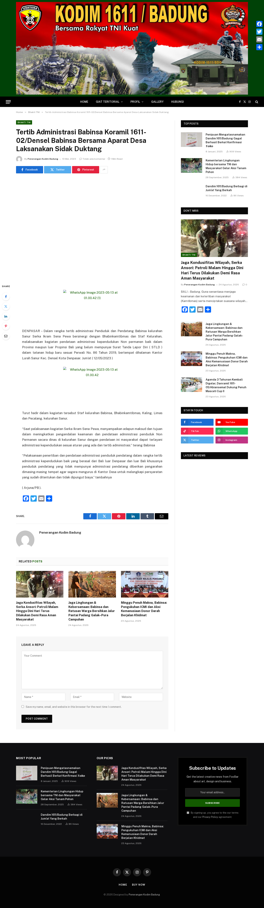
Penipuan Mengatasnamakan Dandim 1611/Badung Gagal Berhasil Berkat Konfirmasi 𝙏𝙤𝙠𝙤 (225, 140)
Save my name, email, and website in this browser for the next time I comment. (74, 706)
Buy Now (138, 884)
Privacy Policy (210, 817)
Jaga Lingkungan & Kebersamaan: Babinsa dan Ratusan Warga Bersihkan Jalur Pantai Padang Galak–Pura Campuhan (91, 611)
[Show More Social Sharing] (104, 169)
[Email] (6, 336)
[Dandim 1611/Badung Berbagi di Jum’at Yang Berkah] (191, 191)
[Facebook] (6, 296)
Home (84, 101)
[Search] (256, 101)
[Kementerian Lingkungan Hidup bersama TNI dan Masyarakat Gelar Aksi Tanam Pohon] (191, 165)
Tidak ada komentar (94, 159)
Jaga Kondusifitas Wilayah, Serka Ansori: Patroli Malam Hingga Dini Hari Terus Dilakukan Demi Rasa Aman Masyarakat (37, 611)
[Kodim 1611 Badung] (132, 48)
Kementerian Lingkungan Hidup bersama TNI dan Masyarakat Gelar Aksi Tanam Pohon (226, 166)
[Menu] (8, 101)
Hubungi (177, 101)
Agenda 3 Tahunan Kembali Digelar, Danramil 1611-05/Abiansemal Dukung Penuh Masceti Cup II (226, 385)
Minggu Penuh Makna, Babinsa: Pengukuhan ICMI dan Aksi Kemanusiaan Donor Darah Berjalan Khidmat (144, 609)
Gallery (157, 101)
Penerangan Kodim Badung (43, 159)
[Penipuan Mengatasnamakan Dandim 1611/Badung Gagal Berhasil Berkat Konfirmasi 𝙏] (191, 139)
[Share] (259, 47)
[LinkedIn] (6, 316)
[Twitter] (6, 306)
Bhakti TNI (24, 122)
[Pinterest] (6, 326)
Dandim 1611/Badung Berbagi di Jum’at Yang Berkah (226, 188)
